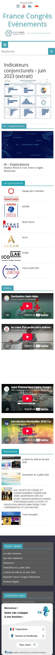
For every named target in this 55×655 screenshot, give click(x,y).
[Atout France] (11, 221)
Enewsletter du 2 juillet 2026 (35, 474)
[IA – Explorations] (27, 133)
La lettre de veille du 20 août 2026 (19, 572)
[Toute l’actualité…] (11, 513)
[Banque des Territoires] (11, 190)
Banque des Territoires (33, 191)
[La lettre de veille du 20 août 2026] (11, 458)
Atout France (28, 221)
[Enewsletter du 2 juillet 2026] (11, 474)
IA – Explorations (16, 164)
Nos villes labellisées (13, 558)
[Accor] (11, 236)
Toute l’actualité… (30, 514)
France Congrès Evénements (27, 19)
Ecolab (25, 252)
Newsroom (8, 562)
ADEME (25, 206)
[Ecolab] (11, 252)
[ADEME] (11, 205)
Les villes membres (12, 553)
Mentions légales (11, 581)
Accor (25, 237)
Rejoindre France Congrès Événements (21, 576)
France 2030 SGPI (30, 268)
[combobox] (24, 51)
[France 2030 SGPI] (11, 267)
